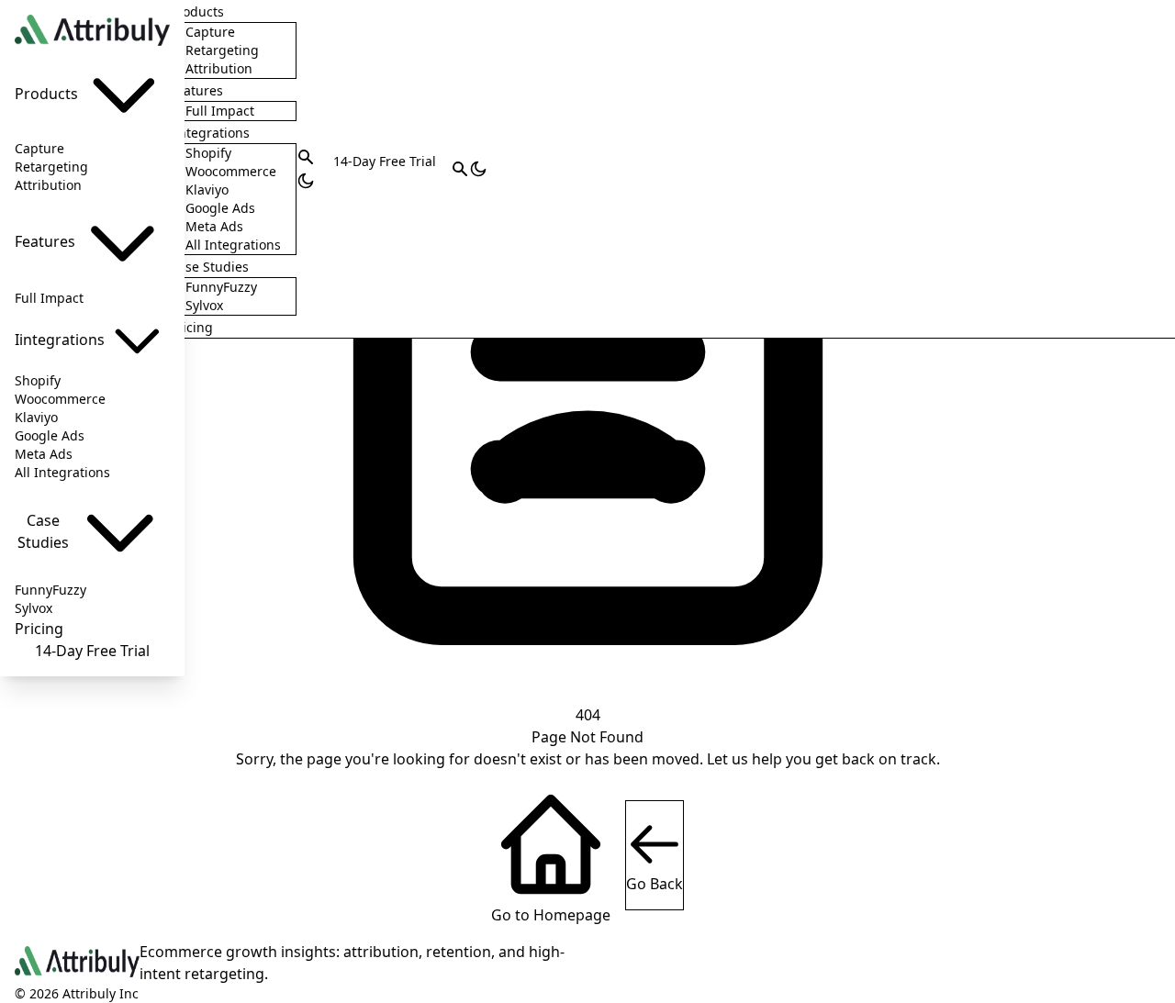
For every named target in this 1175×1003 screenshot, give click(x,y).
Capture (39, 148)
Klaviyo (36, 417)
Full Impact (49, 297)
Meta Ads (44, 453)
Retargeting (51, 166)
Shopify (38, 380)
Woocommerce (60, 398)
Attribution (48, 185)
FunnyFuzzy (50, 589)
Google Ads (49, 435)
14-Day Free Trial (92, 651)
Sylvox (33, 608)
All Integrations (62, 472)
